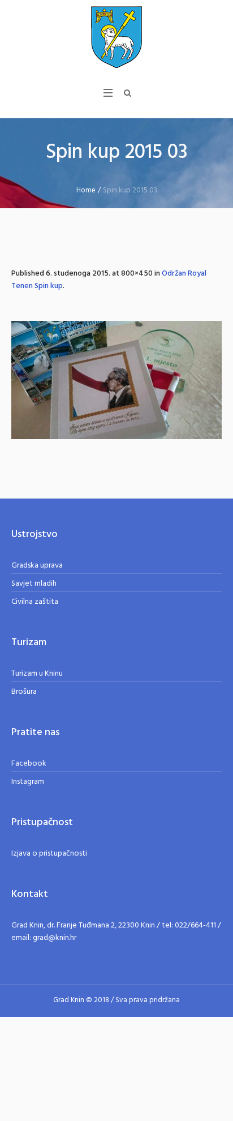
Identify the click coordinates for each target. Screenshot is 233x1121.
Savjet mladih (34, 583)
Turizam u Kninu (37, 673)
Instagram (27, 781)
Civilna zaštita (34, 601)
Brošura (24, 691)
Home (86, 190)
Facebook (28, 763)
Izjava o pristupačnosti (49, 853)
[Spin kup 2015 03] (116, 380)
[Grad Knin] (116, 37)
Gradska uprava (37, 565)
